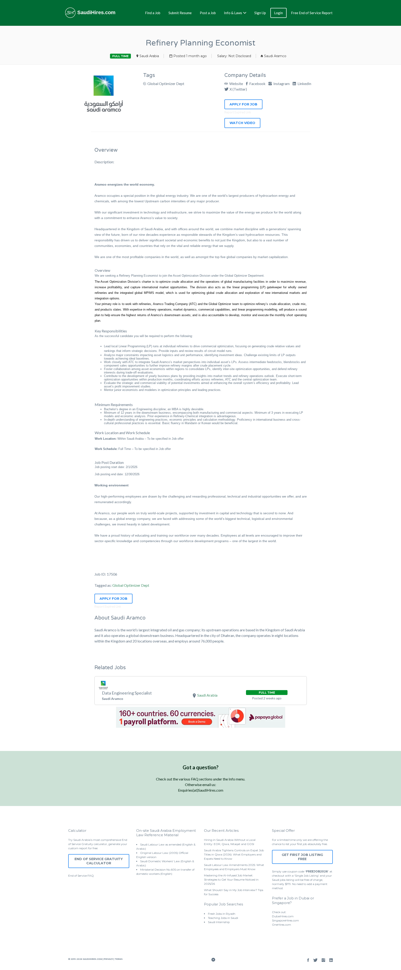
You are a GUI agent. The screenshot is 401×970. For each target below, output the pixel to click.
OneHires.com (281, 924)
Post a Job (208, 13)
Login (278, 13)
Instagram (281, 83)
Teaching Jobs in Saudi (223, 918)
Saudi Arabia (149, 56)
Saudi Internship (219, 922)
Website (236, 83)
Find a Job (152, 13)
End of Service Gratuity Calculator (98, 861)
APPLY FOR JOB (243, 104)
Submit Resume (180, 13)
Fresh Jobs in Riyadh (221, 913)
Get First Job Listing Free (302, 857)
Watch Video (242, 123)
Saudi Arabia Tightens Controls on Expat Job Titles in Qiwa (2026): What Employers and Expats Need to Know (234, 854)
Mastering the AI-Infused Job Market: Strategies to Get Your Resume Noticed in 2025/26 (231, 879)
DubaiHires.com (283, 916)
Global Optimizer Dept (165, 83)
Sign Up (260, 13)
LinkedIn (304, 83)
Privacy (108, 959)
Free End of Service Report (312, 13)
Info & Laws (233, 13)
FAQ (90, 875)
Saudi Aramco (275, 56)
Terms (118, 959)
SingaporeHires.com (285, 920)
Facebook (257, 83)
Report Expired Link (237, 112)
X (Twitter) (238, 89)
